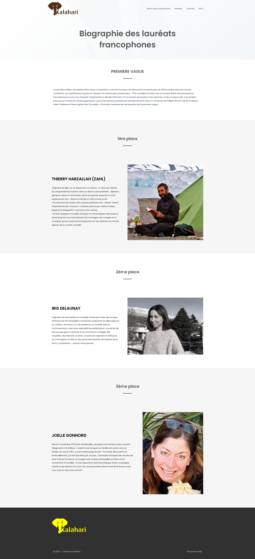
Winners (178, 8)
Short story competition (159, 8)
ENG (201, 8)
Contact (190, 8)
